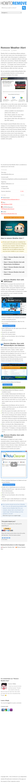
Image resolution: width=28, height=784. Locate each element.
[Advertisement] (14, 31)
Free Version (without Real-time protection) (13, 387)
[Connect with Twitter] (8, 710)
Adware (15, 50)
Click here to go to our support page (11, 515)
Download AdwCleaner (8, 484)
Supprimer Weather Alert (8, 547)
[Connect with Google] (5, 710)
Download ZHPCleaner (9, 325)
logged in (9, 703)
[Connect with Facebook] (3, 710)
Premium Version (7, 384)
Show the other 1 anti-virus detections (14, 217)
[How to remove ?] (14, 3)
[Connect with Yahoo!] (11, 710)
